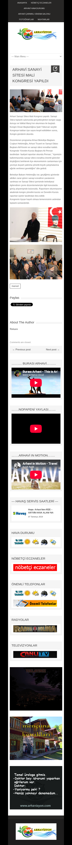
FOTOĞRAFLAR (26, 19)
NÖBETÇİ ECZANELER (41, 3)
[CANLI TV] (35, 654)
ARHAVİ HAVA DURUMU (34, 8)
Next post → (53, 349)
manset (15, 286)
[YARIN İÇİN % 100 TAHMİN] (35, 542)
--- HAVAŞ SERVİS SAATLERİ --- (35, 501)
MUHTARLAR (43, 19)
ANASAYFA (22, 3)
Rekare (14, 329)
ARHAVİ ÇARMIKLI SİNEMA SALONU (34, 14)
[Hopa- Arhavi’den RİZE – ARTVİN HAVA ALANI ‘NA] (19, 513)
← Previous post (21, 349)
